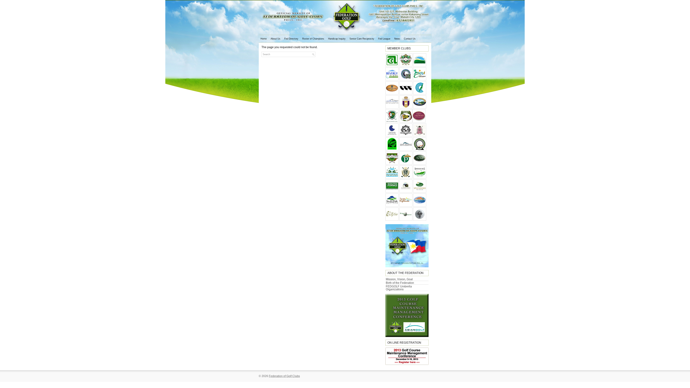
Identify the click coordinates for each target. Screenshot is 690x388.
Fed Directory (291, 38)
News (397, 38)
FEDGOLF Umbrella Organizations (399, 288)
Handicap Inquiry (337, 38)
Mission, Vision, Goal (399, 279)
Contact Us (410, 38)
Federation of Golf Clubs (284, 376)
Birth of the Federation (400, 282)
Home (264, 38)
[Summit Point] (405, 191)
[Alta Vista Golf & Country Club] (405, 65)
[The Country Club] (392, 219)
